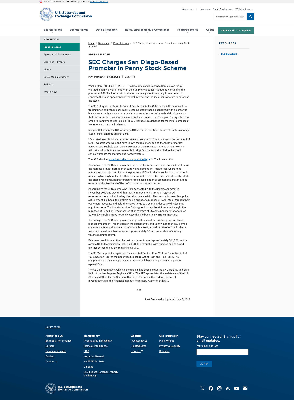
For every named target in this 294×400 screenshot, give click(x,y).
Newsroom (187, 9)
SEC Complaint (229, 54)
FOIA (86, 351)
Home (91, 43)
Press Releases (121, 43)
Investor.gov (138, 340)
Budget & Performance (58, 340)
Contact (50, 356)
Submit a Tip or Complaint (236, 30)
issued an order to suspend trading (128, 159)
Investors (205, 9)
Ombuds (88, 366)
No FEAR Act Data (94, 361)
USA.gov (136, 351)
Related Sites (138, 345)
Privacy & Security (169, 345)
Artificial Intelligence (96, 345)
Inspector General (94, 356)
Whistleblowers (244, 9)
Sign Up (204, 363)
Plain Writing (166, 340)
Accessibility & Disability (98, 340)
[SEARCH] (250, 16)
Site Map (164, 351)
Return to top (52, 327)
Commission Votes (55, 351)
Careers (49, 345)
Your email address (207, 345)
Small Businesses (222, 9)
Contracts (51, 361)
